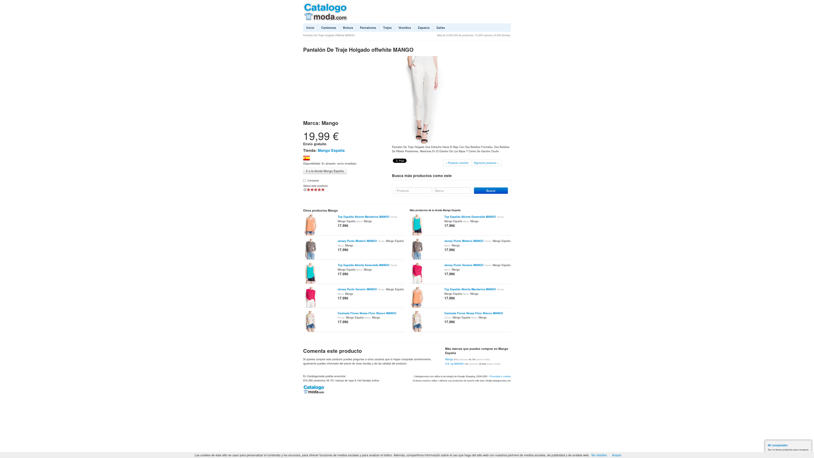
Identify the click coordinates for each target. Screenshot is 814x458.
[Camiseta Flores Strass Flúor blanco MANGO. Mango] (310, 321)
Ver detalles (599, 455)
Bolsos (348, 27)
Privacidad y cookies (500, 376)
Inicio (310, 27)
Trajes (387, 27)
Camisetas (328, 27)
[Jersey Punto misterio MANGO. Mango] (310, 249)
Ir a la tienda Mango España (325, 171)
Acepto (616, 455)
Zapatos (424, 27)
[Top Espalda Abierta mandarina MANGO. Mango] (310, 224)
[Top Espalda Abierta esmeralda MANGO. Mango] (310, 273)
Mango (449, 359)
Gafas (440, 27)
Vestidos (405, 27)
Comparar (313, 180)
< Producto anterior (457, 163)
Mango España (331, 150)
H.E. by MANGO (454, 363)
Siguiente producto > (486, 163)
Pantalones (368, 27)
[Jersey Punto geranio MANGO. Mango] (310, 297)
